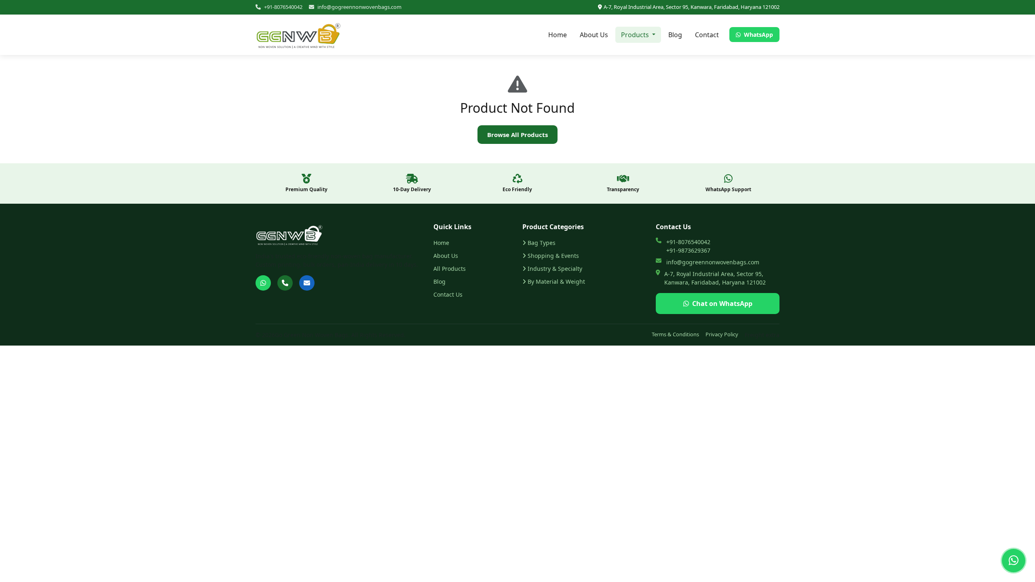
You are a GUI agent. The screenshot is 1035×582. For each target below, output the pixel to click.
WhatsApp (757, 34)
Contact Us (448, 294)
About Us (594, 34)
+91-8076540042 (283, 7)
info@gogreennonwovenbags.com (359, 7)
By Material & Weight (556, 281)
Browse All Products (517, 135)
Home (557, 34)
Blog (675, 34)
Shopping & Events (553, 255)
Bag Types (542, 243)
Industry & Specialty (555, 268)
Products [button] (636, 34)
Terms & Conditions (675, 334)
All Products (449, 268)
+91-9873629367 (688, 250)
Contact (707, 34)
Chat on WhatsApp (722, 303)
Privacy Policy (721, 334)
